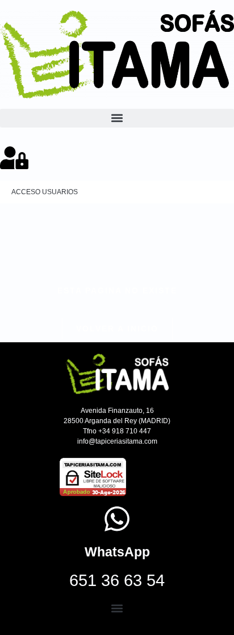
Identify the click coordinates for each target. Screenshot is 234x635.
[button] (117, 118)
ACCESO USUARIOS (44, 192)
